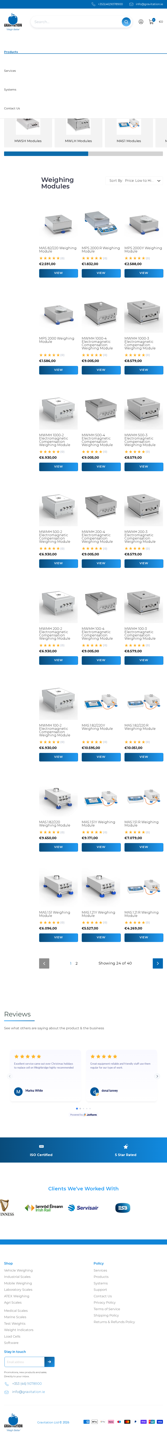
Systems (101, 1283)
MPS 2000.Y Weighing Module (143, 249)
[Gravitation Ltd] (13, 22)
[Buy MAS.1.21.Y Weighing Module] (101, 887)
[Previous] (44, 963)
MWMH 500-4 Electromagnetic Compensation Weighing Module (97, 440)
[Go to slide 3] (83, 1108)
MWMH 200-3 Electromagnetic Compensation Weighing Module (140, 537)
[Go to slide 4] (86, 1108)
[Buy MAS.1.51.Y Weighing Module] (101, 797)
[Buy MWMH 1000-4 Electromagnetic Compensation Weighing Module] (101, 313)
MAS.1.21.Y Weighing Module (98, 914)
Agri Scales (13, 1302)
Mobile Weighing (18, 1283)
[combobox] (76, 22)
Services (100, 1270)
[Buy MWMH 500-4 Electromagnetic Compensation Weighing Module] (101, 410)
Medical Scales (16, 1311)
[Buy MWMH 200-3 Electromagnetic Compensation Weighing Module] (143, 507)
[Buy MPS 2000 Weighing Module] (58, 313)
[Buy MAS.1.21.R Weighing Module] (143, 887)
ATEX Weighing (16, 1296)
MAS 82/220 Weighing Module (58, 249)
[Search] (126, 21)
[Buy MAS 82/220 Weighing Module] (58, 223)
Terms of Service (107, 1309)
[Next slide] (157, 1076)
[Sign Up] (49, 1362)
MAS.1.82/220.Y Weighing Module (97, 727)
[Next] (158, 963)
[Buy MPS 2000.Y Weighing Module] (143, 223)
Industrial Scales (17, 1277)
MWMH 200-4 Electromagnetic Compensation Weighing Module (97, 537)
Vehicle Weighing (18, 1270)
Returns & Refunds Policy (114, 1322)
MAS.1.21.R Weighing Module (141, 914)
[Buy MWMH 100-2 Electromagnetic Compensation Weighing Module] (58, 700)
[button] (141, 21)
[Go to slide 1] (77, 1108)
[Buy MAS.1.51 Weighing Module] (58, 887)
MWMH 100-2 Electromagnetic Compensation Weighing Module (54, 730)
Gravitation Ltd (48, 1422)
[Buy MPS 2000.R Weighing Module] (101, 223)
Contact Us (103, 1296)
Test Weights (14, 1323)
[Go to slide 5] (90, 1108)
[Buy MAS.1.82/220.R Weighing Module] (143, 700)
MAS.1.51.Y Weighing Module (98, 823)
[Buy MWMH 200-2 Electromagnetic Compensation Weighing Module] (58, 603)
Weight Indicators (18, 1330)
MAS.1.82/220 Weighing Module (54, 823)
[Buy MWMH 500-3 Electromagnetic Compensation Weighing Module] (143, 410)
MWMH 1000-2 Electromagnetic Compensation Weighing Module (54, 440)
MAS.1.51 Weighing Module (54, 914)
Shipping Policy (106, 1315)
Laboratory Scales (18, 1290)
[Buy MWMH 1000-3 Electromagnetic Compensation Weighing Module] (143, 313)
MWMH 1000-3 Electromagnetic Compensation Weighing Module (140, 343)
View (58, 273)
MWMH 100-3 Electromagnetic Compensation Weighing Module (140, 633)
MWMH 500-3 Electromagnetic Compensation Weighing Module (140, 440)
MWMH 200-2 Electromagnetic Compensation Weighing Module (54, 633)
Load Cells (12, 1336)
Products (101, 1277)
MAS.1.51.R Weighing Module (141, 823)
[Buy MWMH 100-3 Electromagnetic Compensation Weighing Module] (143, 603)
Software (11, 1343)
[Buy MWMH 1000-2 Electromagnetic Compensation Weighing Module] (58, 410)
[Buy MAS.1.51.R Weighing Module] (143, 797)
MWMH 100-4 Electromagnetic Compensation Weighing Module (97, 633)
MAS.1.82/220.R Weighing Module (140, 727)
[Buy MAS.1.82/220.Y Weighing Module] (101, 700)
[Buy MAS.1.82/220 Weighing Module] (58, 797)
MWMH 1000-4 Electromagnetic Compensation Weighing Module (97, 343)
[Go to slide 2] (80, 1108)
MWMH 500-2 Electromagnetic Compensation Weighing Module (54, 537)
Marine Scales (15, 1317)
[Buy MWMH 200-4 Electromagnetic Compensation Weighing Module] (101, 507)
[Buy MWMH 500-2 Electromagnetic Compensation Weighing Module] (58, 507)
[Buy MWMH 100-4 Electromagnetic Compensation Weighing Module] (101, 603)
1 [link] (70, 963)
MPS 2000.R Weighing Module (101, 249)
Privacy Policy (105, 1302)
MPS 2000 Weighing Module (56, 340)
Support (100, 1290)
